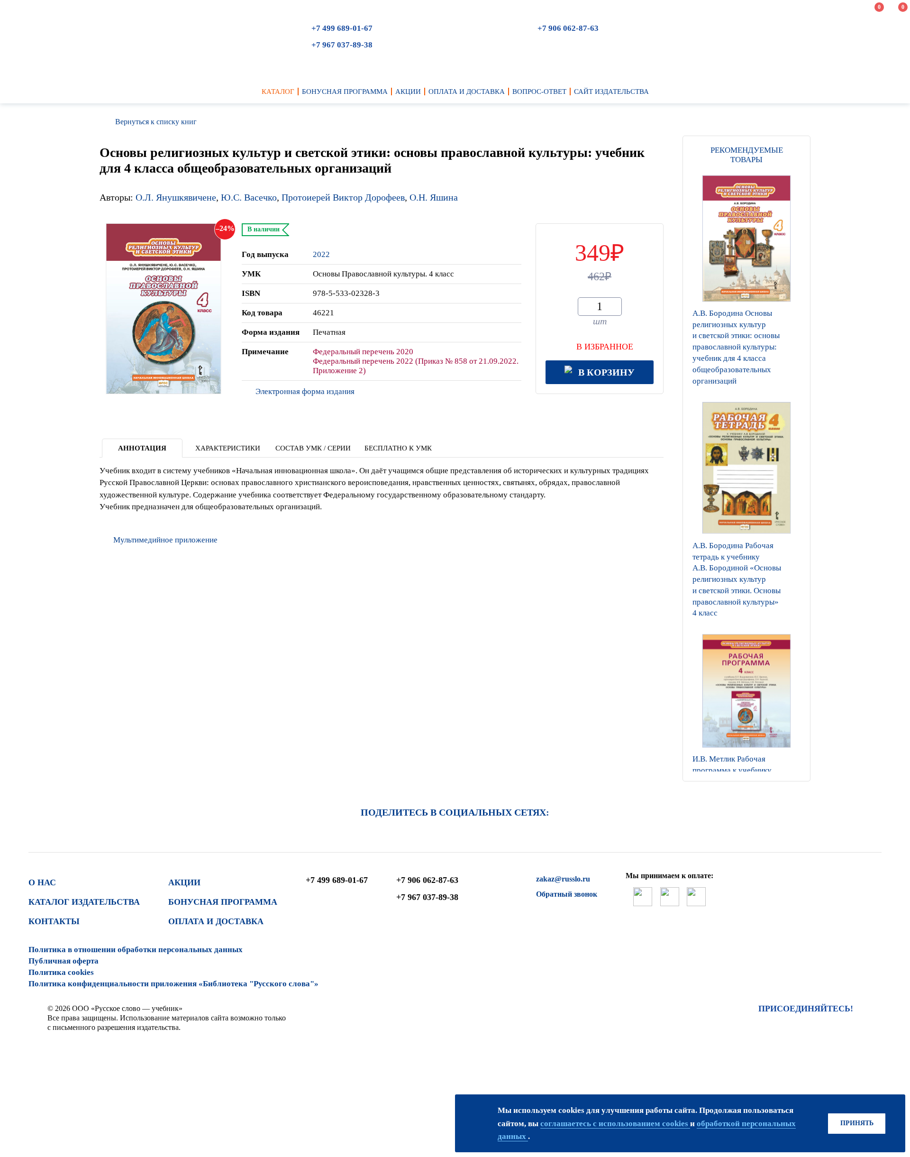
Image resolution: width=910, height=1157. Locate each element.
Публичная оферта (63, 960)
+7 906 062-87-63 (568, 28)
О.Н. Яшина (434, 197)
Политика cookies (61, 972)
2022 (321, 254)
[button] (746, 769)
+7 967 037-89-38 (342, 44)
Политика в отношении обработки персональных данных (135, 949)
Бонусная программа (222, 902)
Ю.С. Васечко (249, 197)
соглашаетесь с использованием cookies (615, 1123)
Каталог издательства (84, 902)
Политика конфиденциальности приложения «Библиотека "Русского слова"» (173, 983)
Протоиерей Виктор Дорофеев (343, 197)
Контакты (54, 921)
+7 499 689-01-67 (342, 28)
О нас (42, 882)
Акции (184, 882)
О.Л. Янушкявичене (176, 197)
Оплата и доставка (216, 921)
